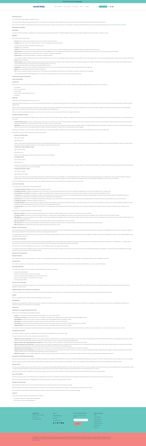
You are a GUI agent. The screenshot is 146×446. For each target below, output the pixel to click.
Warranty (96, 427)
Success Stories (67, 6)
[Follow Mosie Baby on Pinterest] (59, 423)
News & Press (36, 417)
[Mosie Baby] (39, 6)
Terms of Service (98, 419)
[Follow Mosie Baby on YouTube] (57, 423)
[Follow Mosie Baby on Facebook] (55, 423)
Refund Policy (97, 425)
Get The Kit (103, 6)
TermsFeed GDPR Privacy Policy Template (116, 24)
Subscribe (78, 423)
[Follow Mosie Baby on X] (53, 423)
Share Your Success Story (38, 415)
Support (87, 6)
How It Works (75, 6)
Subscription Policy (98, 423)
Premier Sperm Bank (37, 419)
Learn (81, 6)
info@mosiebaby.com (57, 415)
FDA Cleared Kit (58, 6)
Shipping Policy (97, 421)
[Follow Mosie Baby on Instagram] (61, 423)
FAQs (95, 415)
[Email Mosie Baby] (63, 423)
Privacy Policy (97, 417)
